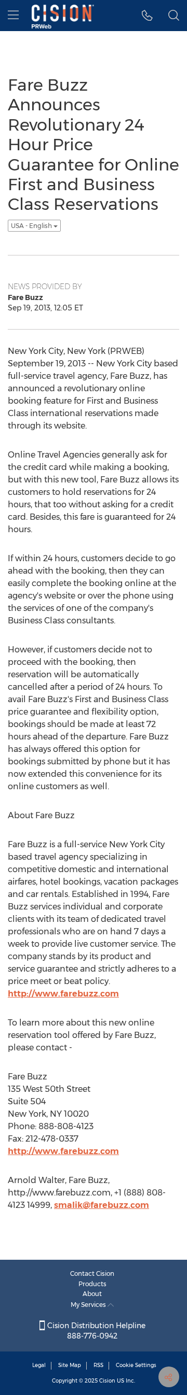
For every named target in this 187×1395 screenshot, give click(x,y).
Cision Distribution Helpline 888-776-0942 (95, 1331)
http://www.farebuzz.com (63, 994)
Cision (107, 1380)
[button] (147, 15)
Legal (39, 1365)
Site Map (69, 1365)
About (92, 1294)
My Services (89, 1304)
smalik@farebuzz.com (101, 1205)
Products (92, 1284)
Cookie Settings (136, 1365)
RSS (98, 1365)
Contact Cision (92, 1273)
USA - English (32, 226)
